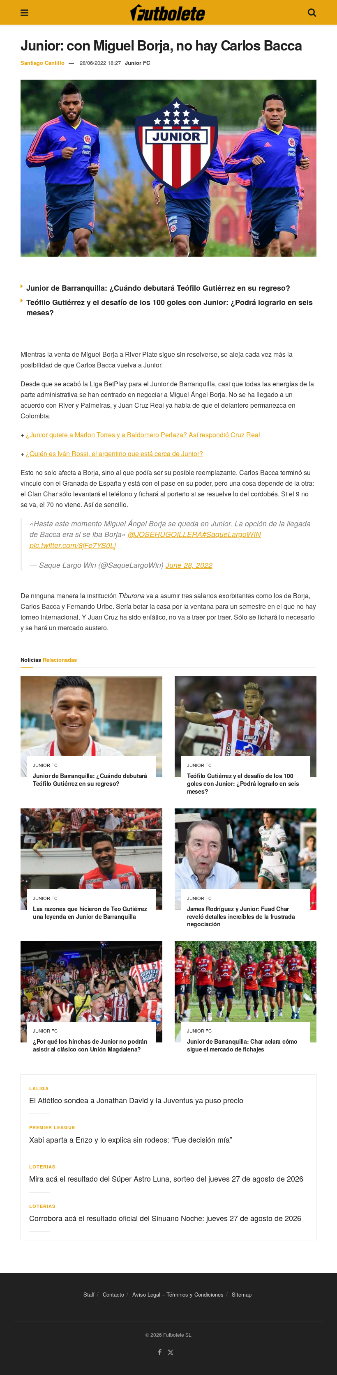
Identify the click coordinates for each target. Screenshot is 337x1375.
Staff (89, 1294)
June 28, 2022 (189, 565)
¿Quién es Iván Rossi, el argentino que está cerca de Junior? (114, 453)
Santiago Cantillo (43, 63)
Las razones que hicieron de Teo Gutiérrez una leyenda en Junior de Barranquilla (90, 912)
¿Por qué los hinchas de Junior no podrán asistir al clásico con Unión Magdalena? (90, 1045)
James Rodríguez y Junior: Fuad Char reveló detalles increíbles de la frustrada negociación (241, 916)
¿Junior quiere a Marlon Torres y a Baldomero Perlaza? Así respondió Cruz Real (143, 434)
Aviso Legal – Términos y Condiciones (178, 1294)
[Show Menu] (24, 12)
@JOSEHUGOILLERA (165, 534)
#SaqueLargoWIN (231, 534)
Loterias (42, 1167)
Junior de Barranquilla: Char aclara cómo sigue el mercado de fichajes (242, 1045)
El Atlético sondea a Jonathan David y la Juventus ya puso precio (136, 1100)
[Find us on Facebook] (160, 1352)
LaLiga (39, 1088)
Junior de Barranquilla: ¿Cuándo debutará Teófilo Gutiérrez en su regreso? (158, 287)
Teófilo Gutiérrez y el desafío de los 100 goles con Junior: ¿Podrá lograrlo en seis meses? (169, 307)
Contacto (113, 1294)
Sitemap (242, 1294)
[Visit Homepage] (167, 12)
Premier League (52, 1127)
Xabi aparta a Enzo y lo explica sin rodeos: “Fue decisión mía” (130, 1139)
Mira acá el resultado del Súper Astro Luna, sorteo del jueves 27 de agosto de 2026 (166, 1178)
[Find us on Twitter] (170, 1352)
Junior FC (137, 63)
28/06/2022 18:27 (100, 63)
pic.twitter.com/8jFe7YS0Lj (73, 545)
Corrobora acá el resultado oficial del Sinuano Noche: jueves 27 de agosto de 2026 (165, 1217)
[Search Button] (311, 12)
